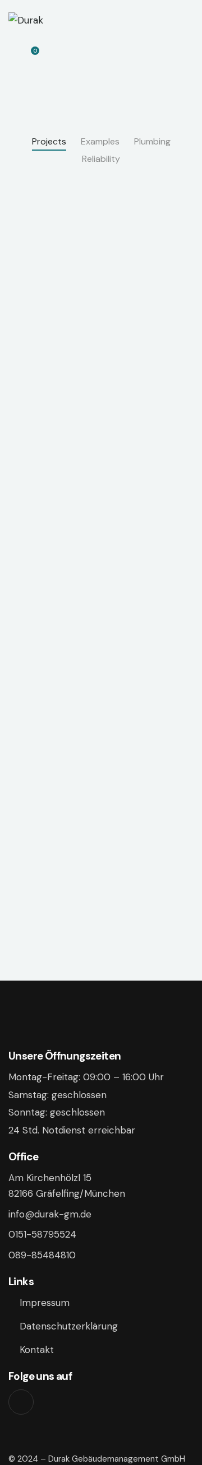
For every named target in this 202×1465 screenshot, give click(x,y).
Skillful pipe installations (34, 675)
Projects (49, 141)
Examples (100, 141)
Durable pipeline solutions (143, 859)
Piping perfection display (34, 859)
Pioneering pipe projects (34, 490)
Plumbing (152, 141)
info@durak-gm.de (49, 1214)
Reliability (101, 159)
